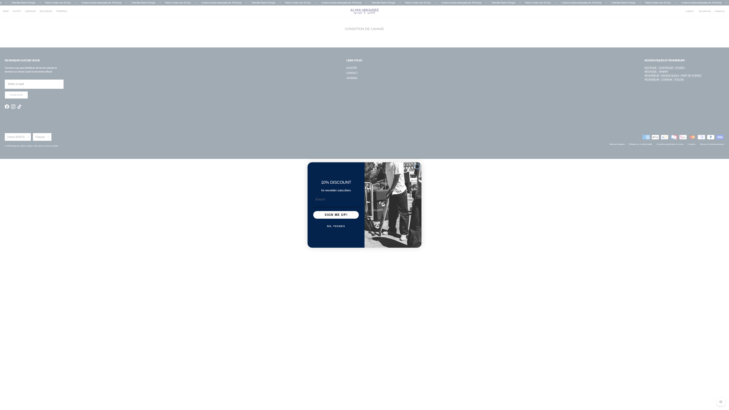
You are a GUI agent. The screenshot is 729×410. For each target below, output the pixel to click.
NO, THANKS (336, 226)
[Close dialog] (417, 166)
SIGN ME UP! (336, 214)
